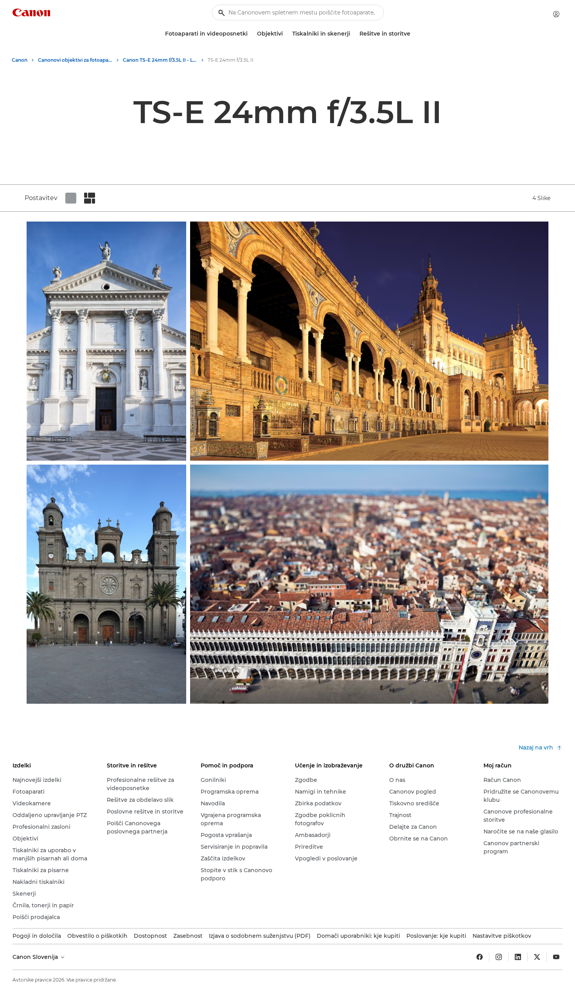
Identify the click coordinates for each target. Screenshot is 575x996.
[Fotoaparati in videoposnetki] (251, 34)
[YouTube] (556, 957)
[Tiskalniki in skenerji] (353, 34)
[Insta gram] (499, 957)
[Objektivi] (286, 34)
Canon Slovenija (36, 956)
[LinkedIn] (518, 957)
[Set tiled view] (70, 198)
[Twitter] (537, 957)
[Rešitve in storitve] (413, 34)
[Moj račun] (556, 14)
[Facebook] (479, 957)
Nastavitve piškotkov (502, 935)
